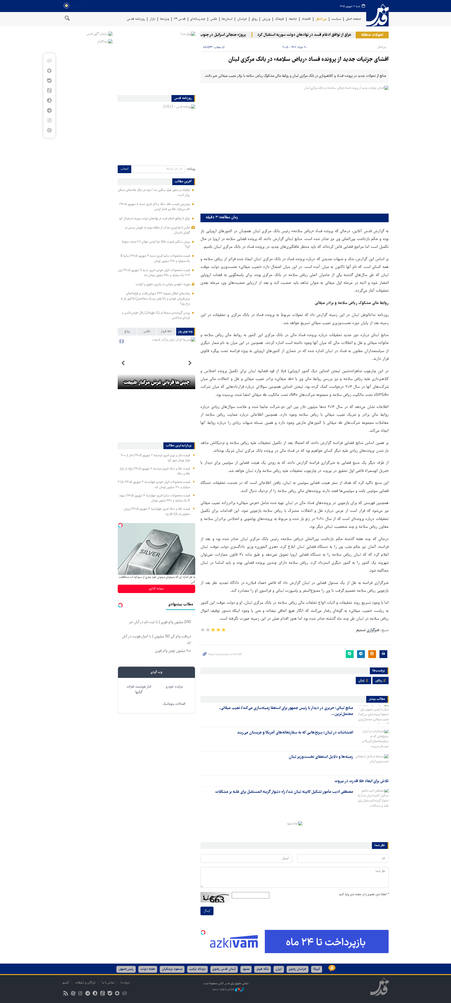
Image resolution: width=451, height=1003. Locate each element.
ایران (279, 969)
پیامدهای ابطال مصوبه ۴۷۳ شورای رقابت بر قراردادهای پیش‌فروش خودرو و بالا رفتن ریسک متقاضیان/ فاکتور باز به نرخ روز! (155, 298)
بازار (152, 19)
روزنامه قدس (136, 19)
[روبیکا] (49, 60)
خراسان (242, 19)
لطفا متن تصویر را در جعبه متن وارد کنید (364, 894)
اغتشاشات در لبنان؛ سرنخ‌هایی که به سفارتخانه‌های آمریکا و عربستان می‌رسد (295, 733)
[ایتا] (49, 90)
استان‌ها (227, 19)
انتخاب (124, 169)
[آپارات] (49, 130)
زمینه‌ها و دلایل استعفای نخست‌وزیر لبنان (321, 757)
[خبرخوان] (65, 994)
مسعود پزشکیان (172, 969)
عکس (213, 19)
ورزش (266, 19)
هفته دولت (147, 969)
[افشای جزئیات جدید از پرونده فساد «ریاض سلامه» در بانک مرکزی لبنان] (294, 148)
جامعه (293, 19)
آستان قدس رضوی (224, 969)
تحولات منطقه (372, 35)
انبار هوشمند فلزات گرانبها (139, 689)
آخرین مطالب (183, 182)
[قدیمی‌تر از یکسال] (372, 714)
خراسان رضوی (297, 969)
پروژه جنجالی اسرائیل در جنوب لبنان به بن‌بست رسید (219, 35)
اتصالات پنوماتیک (174, 704)
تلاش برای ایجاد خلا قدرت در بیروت (361, 781)
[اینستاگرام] (49, 120)
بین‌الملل (321, 19)
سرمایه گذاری (156, 588)
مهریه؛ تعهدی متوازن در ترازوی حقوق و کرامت (163, 284)
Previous (190, 363)
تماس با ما (108, 983)
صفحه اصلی (353, 19)
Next (123, 363)
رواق (254, 19)
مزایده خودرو (174, 686)
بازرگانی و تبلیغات (85, 983)
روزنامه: (190, 169)
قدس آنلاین (377, 15)
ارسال (207, 911)
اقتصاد (306, 19)
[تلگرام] (49, 110)
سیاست (336, 19)
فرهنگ (279, 19)
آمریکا (316, 969)
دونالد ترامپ (197, 969)
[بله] (49, 80)
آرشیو (65, 983)
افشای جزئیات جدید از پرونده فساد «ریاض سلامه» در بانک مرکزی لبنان (308, 59)
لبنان (361, 680)
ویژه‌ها (164, 19)
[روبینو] (49, 70)
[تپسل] (203, 932)
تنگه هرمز (262, 969)
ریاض (378, 680)
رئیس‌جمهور (126, 969)
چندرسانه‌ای (197, 19)
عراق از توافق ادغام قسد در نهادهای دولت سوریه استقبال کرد (318, 35)
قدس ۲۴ (180, 19)
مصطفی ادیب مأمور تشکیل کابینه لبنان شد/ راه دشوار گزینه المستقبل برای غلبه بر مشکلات (284, 792)
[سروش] (49, 100)
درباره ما (125, 983)
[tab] (185, 332)
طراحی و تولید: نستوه (223, 989)
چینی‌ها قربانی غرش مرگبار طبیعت (156, 382)
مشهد (246, 969)
